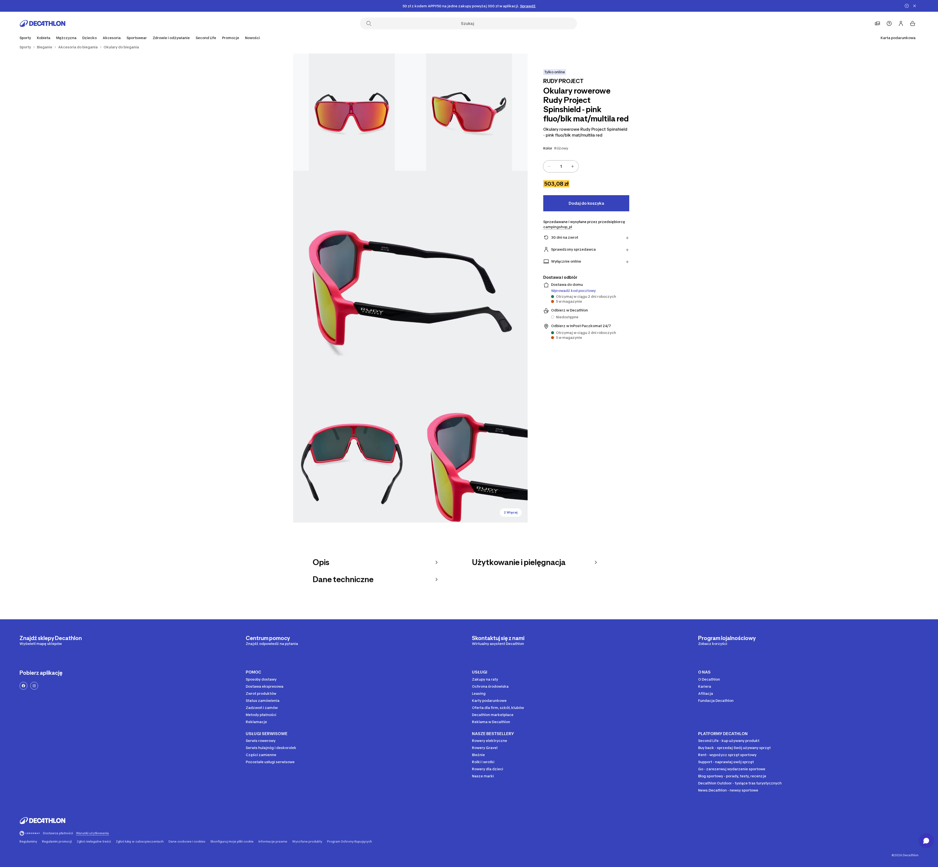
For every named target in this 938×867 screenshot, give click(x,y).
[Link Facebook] (23, 686)
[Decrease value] (549, 166)
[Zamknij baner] (914, 6)
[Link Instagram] (34, 686)
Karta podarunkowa (898, 38)
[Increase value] (572, 166)
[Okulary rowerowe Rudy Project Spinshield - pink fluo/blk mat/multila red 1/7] (469, 112)
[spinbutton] (561, 166)
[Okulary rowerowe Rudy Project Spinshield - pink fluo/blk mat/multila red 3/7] (410, 288)
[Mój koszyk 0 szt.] (912, 23)
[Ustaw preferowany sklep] (877, 23)
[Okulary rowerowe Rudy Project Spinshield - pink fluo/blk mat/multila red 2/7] (351, 112)
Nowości (252, 38)
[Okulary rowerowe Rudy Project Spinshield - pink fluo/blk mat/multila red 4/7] (351, 464)
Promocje (230, 38)
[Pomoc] (889, 23)
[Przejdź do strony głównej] (42, 23)
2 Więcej (511, 512)
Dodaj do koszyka (586, 203)
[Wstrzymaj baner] (907, 6)
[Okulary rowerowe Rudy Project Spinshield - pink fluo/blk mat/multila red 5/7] (469, 464)
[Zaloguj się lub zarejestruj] (901, 23)
